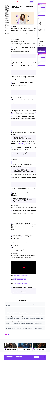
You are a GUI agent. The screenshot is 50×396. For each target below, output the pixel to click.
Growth (23, 1)
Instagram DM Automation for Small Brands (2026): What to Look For (42, 42)
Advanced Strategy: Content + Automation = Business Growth (7, 30)
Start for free (31, 1)
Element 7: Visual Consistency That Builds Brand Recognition (7, 19)
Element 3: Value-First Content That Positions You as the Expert (7, 11)
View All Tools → (40, 24)
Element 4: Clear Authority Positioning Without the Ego (7, 13)
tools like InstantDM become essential (23, 143)
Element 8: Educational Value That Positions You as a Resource (7, 21)
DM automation (31, 79)
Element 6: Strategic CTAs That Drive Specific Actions (7, 17)
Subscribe (42, 51)
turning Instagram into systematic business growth (22, 236)
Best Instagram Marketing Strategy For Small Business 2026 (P (19, 289)
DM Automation (20, 1)
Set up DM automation (26, 228)
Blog (11, 3)
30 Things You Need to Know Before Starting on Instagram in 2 (20, 282)
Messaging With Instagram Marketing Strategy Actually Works (20, 283)
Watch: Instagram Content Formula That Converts (7, 33)
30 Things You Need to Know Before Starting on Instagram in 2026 (41, 41)
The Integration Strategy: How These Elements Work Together (7, 27)
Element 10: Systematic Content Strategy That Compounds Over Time (7, 25)
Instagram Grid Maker (40, 22)
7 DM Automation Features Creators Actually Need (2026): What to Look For (42, 43)
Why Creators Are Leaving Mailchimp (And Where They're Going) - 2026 (41, 45)
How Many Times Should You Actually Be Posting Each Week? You (20, 275)
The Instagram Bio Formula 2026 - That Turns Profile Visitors (19, 278)
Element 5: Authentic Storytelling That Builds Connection (7, 15)
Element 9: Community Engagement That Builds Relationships (7, 23)
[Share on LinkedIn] (6, 296)
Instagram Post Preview (40, 23)
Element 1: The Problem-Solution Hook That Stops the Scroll (7, 7)
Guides (25, 1)
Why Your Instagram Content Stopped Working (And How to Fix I (20, 279)
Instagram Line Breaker (40, 21)
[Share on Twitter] (5, 296)
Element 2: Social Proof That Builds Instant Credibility (7, 9)
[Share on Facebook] (4, 296)
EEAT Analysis (6, 5)
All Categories (27, 1)
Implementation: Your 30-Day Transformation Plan (7, 28)
